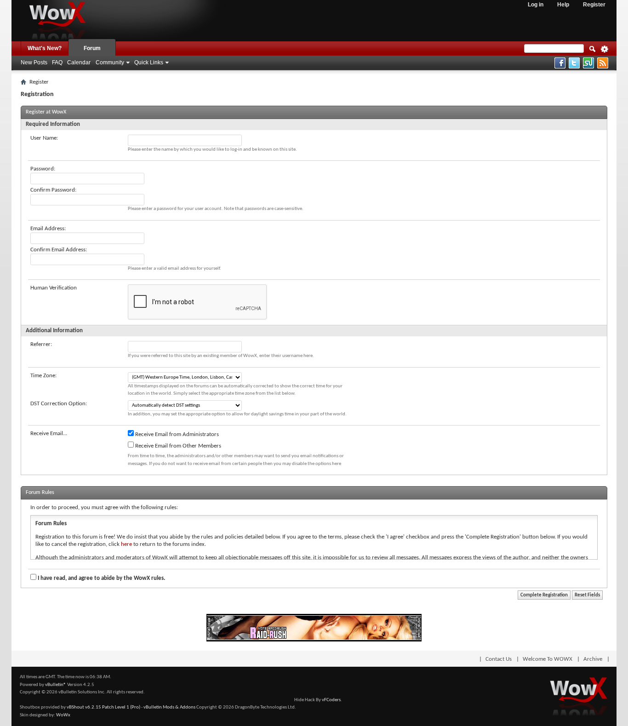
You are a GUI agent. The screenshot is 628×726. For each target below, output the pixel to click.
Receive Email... (48, 434)
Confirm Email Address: (58, 250)
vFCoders (331, 700)
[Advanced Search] (604, 52)
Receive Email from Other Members (177, 446)
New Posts (34, 62)
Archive (592, 659)
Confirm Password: (53, 190)
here (126, 544)
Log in (535, 4)
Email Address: (48, 229)
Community (110, 62)
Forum (92, 48)
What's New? (45, 48)
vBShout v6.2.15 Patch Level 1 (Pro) (103, 707)
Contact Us (498, 659)
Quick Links (148, 62)
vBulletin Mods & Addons (169, 707)
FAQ (57, 62)
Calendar (79, 62)
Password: (42, 169)
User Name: (44, 138)
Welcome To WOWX (547, 659)
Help (563, 4)
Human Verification (53, 288)
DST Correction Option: (58, 404)
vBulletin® (55, 684)
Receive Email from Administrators (176, 434)
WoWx (63, 715)
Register (594, 4)
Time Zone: (43, 376)
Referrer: (41, 344)
